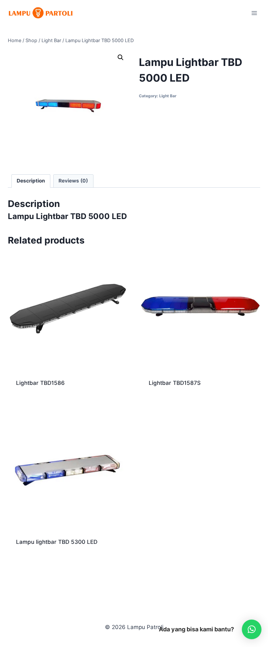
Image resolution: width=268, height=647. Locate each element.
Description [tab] (31, 181)
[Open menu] (254, 13)
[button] (120, 57)
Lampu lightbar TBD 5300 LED (56, 542)
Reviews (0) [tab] (73, 181)
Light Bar (167, 95)
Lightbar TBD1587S (175, 383)
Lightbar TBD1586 (40, 383)
